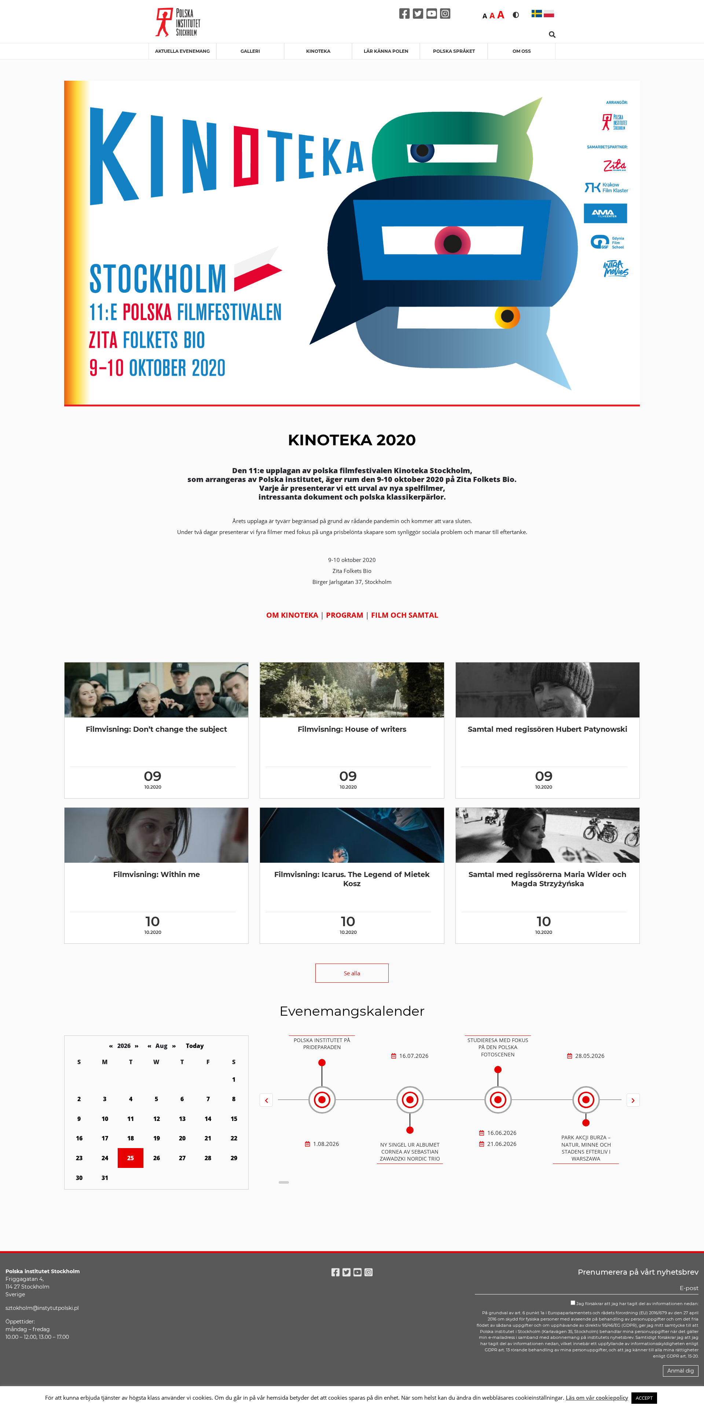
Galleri (250, 51)
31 (105, 1178)
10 (105, 1119)
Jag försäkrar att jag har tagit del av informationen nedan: (636, 1303)
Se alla (352, 973)
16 (79, 1138)
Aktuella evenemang (182, 51)
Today (195, 1046)
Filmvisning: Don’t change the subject (156, 729)
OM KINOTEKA (292, 615)
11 (130, 1119)
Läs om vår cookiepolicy (597, 1397)
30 (79, 1178)
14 (208, 1119)
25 (130, 1158)
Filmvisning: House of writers (352, 729)
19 (156, 1138)
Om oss (522, 51)
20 (182, 1138)
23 (79, 1158)
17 (105, 1138)
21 (208, 1138)
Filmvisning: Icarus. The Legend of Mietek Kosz (352, 879)
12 (156, 1119)
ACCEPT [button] (644, 1398)
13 (182, 1119)
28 (208, 1158)
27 (182, 1158)
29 (234, 1158)
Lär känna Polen (386, 51)
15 (234, 1119)
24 (105, 1158)
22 (234, 1138)
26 (156, 1158)
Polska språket (454, 51)
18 (130, 1138)
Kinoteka (318, 51)
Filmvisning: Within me (156, 874)
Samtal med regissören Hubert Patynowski (547, 729)
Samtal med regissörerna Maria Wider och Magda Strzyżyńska (547, 879)
